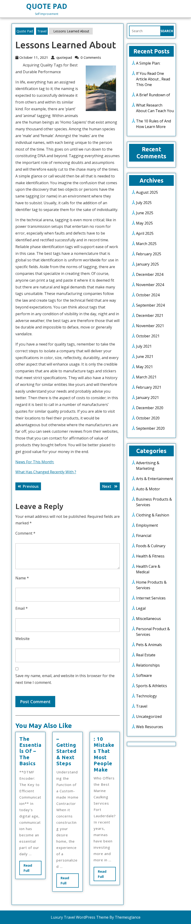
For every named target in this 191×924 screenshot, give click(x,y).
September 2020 (150, 428)
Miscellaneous (148, 618)
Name (22, 578)
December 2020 (149, 407)
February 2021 (148, 387)
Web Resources (149, 726)
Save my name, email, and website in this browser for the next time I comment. (65, 679)
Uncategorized (149, 716)
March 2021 (146, 377)
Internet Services (151, 598)
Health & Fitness (150, 556)
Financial (143, 535)
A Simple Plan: (148, 63)
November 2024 (150, 284)
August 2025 (147, 192)
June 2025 (144, 212)
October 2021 (148, 336)
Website (22, 638)
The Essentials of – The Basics (30, 751)
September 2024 (150, 305)
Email (21, 608)
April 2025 (144, 233)
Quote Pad (46, 6)
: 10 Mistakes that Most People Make (104, 754)
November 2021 (150, 325)
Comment (25, 533)
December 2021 (149, 315)
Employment (147, 525)
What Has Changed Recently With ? (45, 471)
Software (144, 675)
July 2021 (144, 346)
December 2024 (149, 274)
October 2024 (148, 295)
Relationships (148, 665)
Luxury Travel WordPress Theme (80, 917)
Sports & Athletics (151, 685)
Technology (146, 696)
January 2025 (147, 264)
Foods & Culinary (150, 545)
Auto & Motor (148, 488)
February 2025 (148, 253)
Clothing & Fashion (152, 515)
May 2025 (144, 223)
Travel (42, 31)
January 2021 (147, 397)
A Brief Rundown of (153, 94)
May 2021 (144, 366)
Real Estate (145, 655)
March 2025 (146, 243)
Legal (141, 608)
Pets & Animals (149, 644)
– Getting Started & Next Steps (66, 751)
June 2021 (144, 356)
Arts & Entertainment (154, 478)
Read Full (31, 869)
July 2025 (144, 202)
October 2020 (148, 418)
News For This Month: (34, 461)
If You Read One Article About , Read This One (153, 79)
